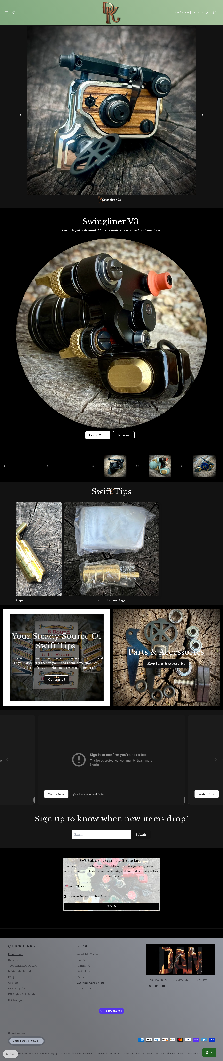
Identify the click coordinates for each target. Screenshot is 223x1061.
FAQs (11, 977)
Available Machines (89, 954)
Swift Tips (83, 971)
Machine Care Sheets (90, 982)
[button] (6, 12)
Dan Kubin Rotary (26, 1053)
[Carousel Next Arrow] (202, 115)
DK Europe (15, 1000)
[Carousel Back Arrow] (20, 115)
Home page (15, 954)
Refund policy (86, 1053)
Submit (111, 906)
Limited (82, 960)
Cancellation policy (132, 1053)
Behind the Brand (19, 971)
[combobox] (69, 886)
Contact (13, 982)
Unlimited (83, 965)
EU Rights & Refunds (21, 994)
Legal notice (193, 1053)
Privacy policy (17, 988)
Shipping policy (175, 1053)
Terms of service (154, 1053)
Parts (80, 977)
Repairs (13, 960)
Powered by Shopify (47, 1053)
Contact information (108, 1053)
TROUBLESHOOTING (22, 965)
